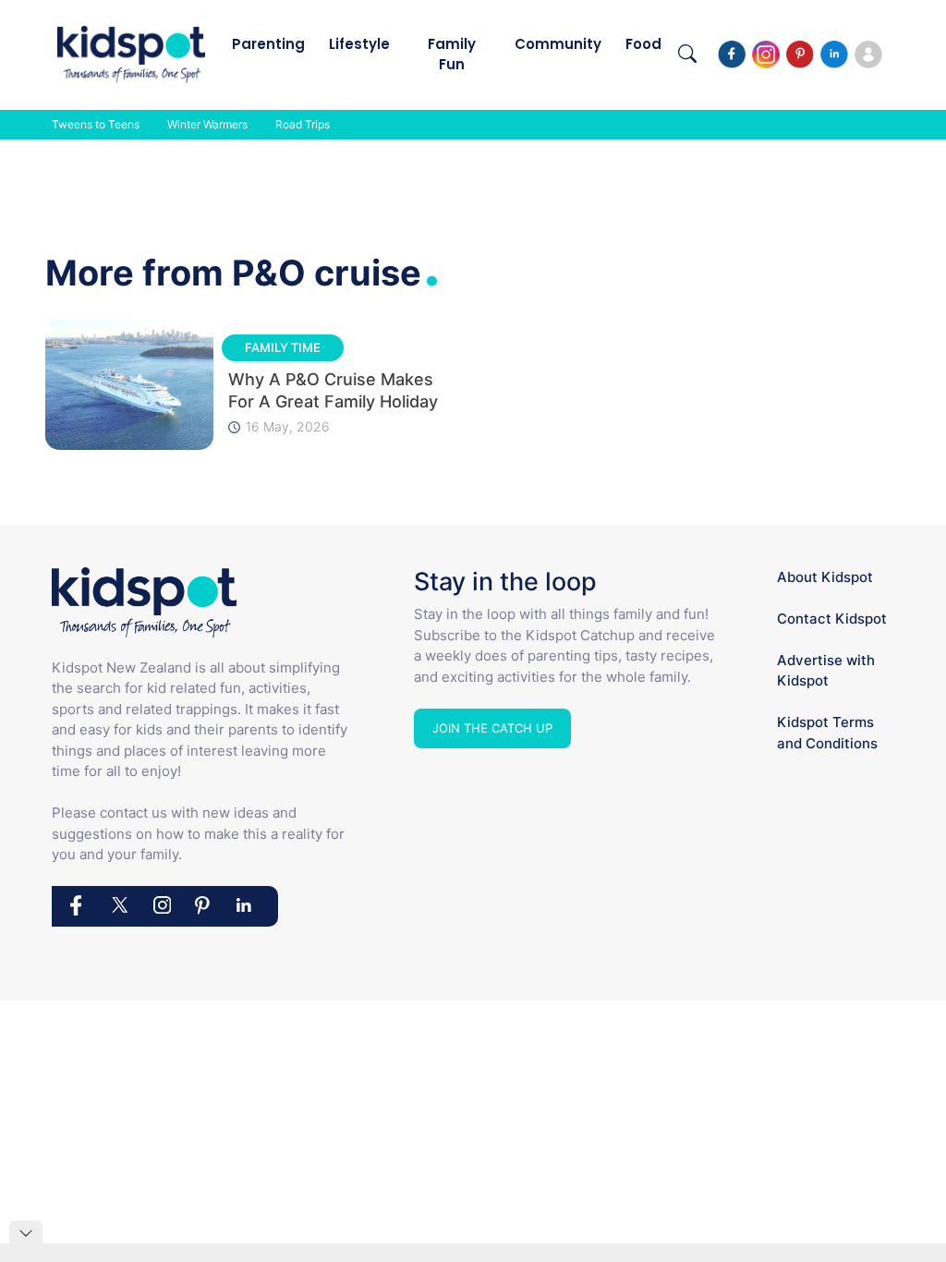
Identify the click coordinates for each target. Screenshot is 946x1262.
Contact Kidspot (832, 618)
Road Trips (302, 124)
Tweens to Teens (95, 124)
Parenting (268, 44)
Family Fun (452, 54)
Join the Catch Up (492, 728)
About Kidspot (825, 577)
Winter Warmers (207, 124)
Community (558, 44)
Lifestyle (359, 44)
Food (643, 44)
